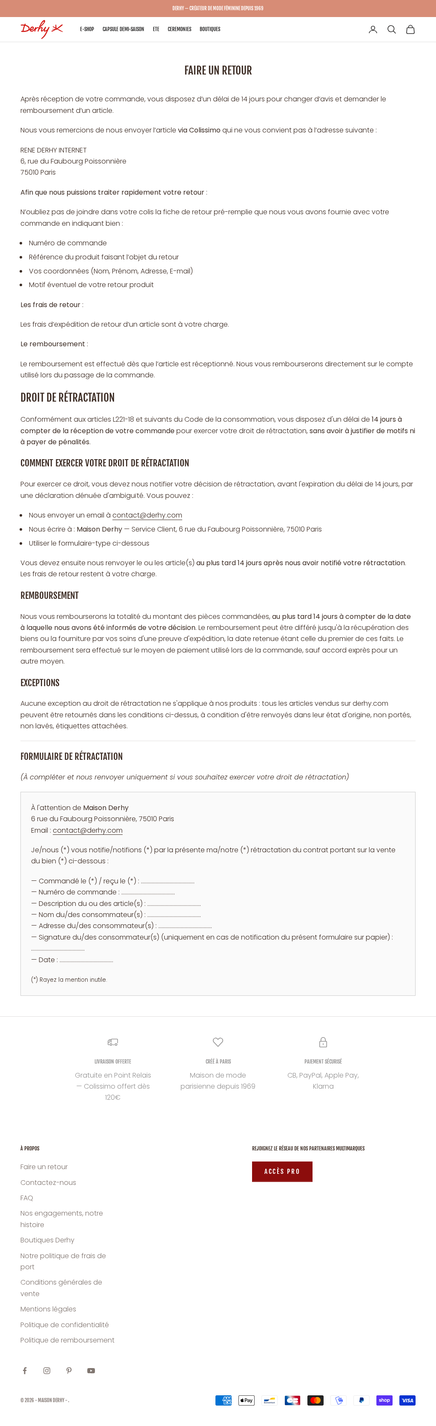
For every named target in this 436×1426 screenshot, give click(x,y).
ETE (156, 29)
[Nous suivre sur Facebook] (24, 1370)
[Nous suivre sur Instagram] (47, 1370)
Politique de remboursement (67, 1340)
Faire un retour (44, 1167)
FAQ (26, 1198)
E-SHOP (87, 29)
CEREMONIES (179, 29)
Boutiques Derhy (47, 1240)
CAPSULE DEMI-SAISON (123, 29)
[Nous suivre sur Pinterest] (69, 1370)
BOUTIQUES (210, 29)
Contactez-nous (48, 1182)
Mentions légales (48, 1309)
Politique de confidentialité (64, 1325)
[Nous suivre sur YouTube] (91, 1370)
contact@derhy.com (147, 515)
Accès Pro (282, 1171)
